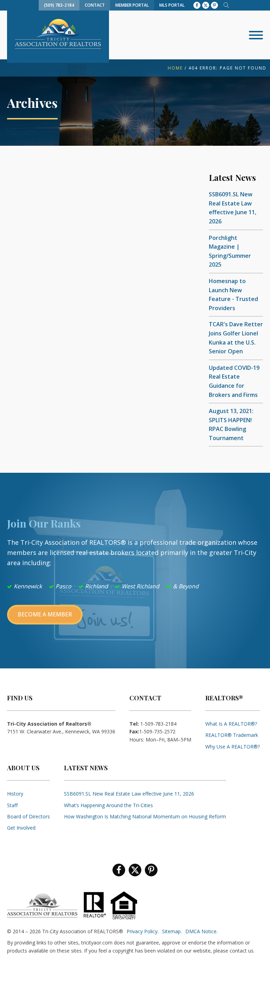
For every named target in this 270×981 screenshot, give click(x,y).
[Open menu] (256, 35)
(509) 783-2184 (59, 5)
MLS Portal (172, 5)
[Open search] (226, 5)
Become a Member (45, 614)
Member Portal (132, 5)
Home (175, 68)
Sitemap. (172, 931)
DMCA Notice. (201, 931)
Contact (95, 5)
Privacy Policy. (143, 931)
